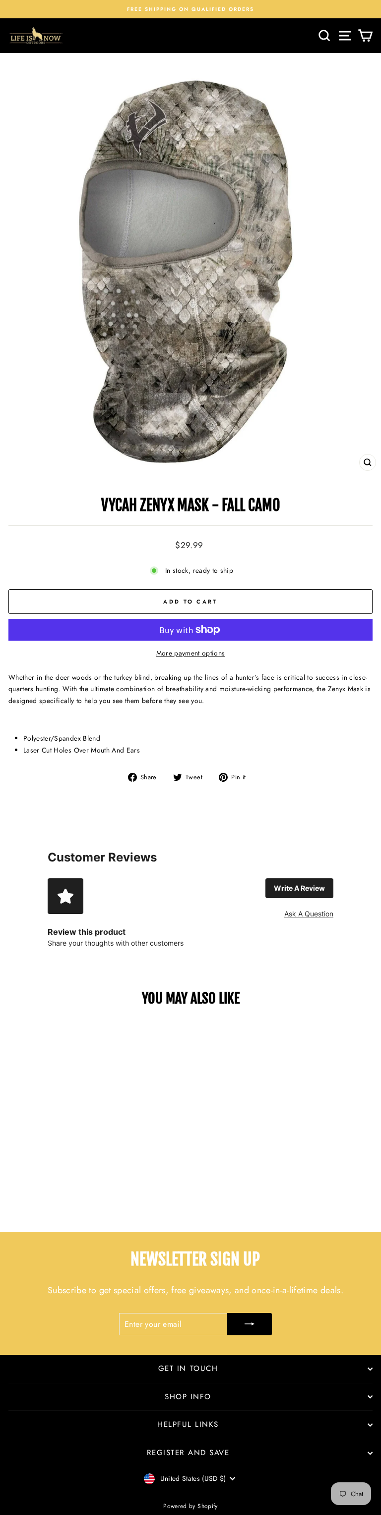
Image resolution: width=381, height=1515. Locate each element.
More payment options (190, 653)
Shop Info (188, 1396)
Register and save (188, 1452)
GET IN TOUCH (188, 1368)
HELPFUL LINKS (188, 1424)
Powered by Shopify (190, 1506)
